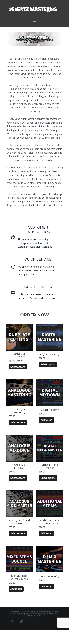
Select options (17, 366)
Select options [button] (48, 364)
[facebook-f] (13, 622)
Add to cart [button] (46, 419)
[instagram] (22, 622)
